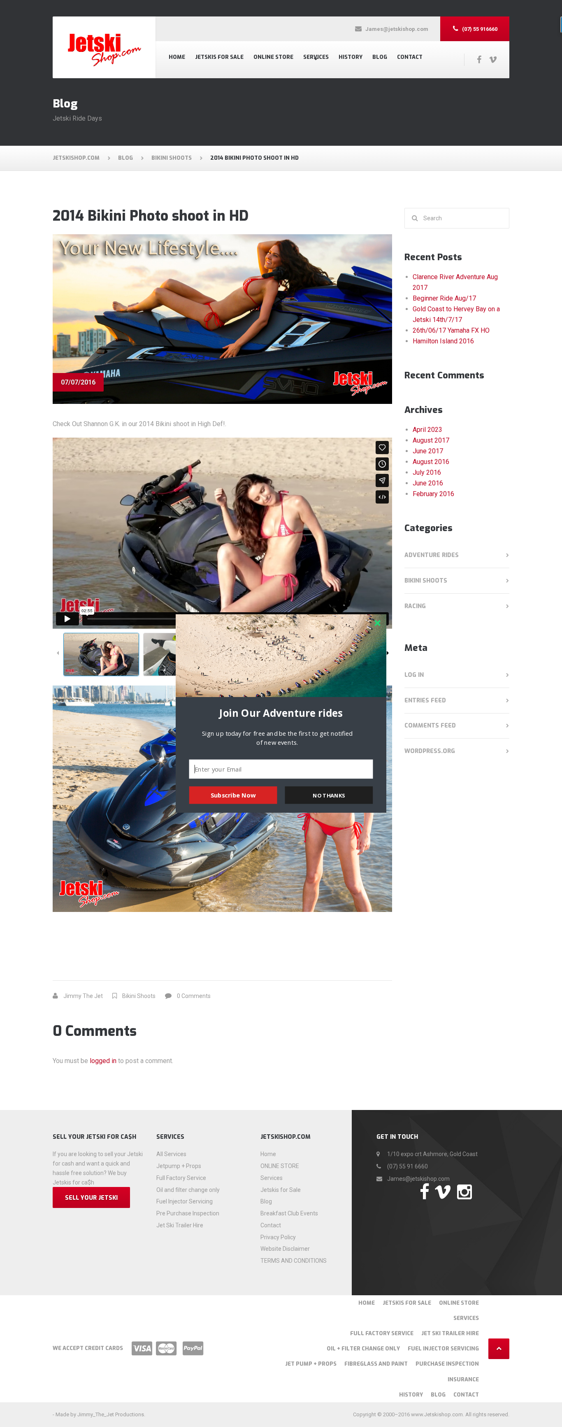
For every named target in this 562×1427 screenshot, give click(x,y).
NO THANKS (329, 795)
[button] (281, 713)
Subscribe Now (233, 795)
